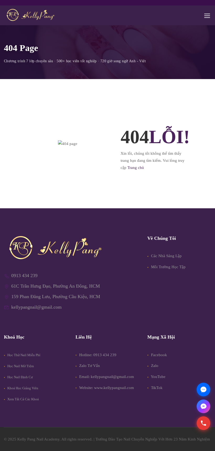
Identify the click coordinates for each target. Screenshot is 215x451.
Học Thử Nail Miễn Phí (23, 355)
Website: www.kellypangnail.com (106, 388)
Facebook (158, 355)
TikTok (156, 388)
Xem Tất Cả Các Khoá (23, 399)
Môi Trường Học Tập (168, 267)
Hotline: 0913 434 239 (97, 355)
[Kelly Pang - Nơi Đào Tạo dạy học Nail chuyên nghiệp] (30, 15)
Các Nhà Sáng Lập (166, 256)
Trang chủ (135, 167)
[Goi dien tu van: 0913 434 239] (203, 423)
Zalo (154, 366)
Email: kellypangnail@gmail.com (106, 377)
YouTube (157, 377)
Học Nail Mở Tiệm (20, 366)
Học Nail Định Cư (20, 377)
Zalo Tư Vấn (89, 366)
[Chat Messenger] (203, 406)
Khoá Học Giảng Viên (22, 388)
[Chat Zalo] (203, 389)
